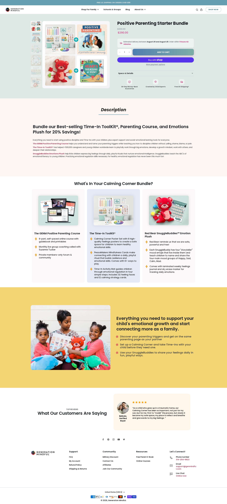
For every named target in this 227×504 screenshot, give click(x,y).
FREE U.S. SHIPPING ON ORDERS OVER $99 (113, 2)
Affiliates (107, 465)
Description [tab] (113, 110)
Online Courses (143, 461)
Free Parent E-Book (144, 457)
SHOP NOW (213, 9)
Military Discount (110, 457)
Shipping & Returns (78, 469)
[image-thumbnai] (36, 26)
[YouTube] (118, 439)
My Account (74, 461)
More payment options (155, 65)
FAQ (71, 457)
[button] (163, 52)
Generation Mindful (117, 500)
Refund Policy (75, 465)
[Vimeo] (124, 439)
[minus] (119, 52)
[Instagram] (113, 439)
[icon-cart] (201, 9)
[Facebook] (103, 439)
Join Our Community (112, 469)
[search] (197, 9)
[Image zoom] (76, 54)
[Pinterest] (108, 439)
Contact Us (108, 461)
